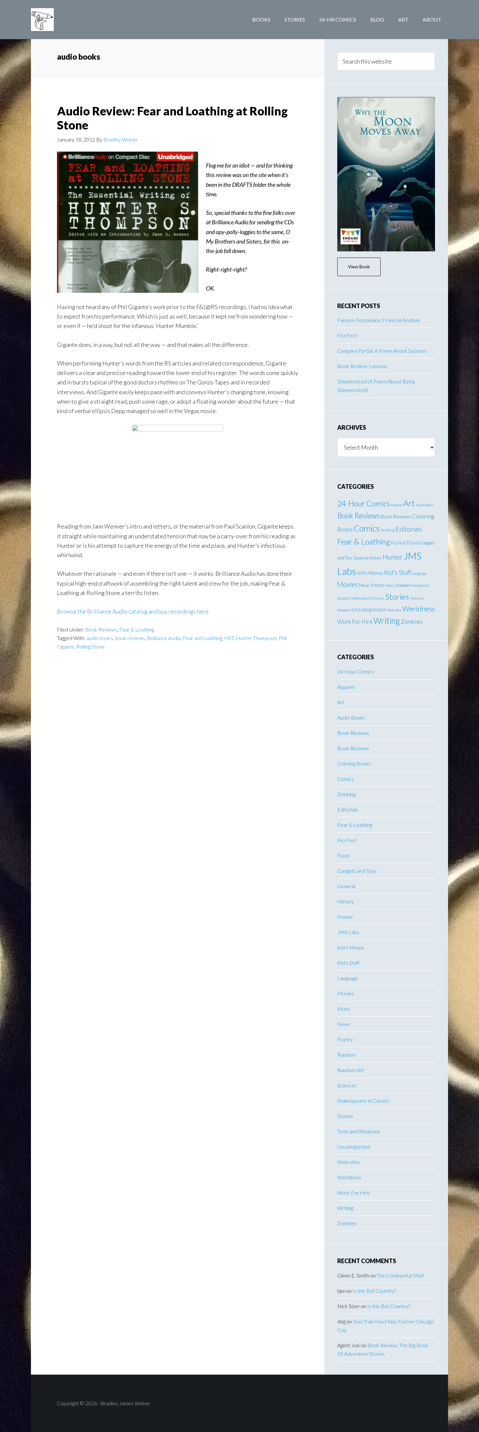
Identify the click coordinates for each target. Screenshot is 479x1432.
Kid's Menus (370, 573)
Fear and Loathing (202, 638)
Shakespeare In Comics (367, 598)
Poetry (390, 585)
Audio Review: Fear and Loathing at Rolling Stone (172, 118)
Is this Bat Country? (374, 1291)
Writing (386, 620)
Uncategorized (368, 609)
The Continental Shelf (400, 1275)
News (377, 585)
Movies (347, 584)
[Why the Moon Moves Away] (386, 174)
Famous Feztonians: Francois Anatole (378, 320)
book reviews (130, 638)
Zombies (412, 621)
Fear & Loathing (136, 629)
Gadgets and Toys (356, 871)
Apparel (396, 505)
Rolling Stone (90, 646)
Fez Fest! (347, 335)
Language (419, 573)
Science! (343, 598)
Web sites (393, 610)
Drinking (388, 530)
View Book (359, 266)
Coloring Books (354, 763)
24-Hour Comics (363, 503)
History (375, 557)
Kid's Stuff (397, 572)
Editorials (409, 529)
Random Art (420, 585)
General (361, 557)
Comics (367, 528)
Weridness (418, 608)
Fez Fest (398, 542)
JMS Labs (348, 932)
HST (229, 638)
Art (409, 503)
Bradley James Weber (83, 19)
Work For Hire (354, 621)
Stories (397, 596)
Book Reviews (101, 629)
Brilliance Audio (164, 638)
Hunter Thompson (256, 638)
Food (412, 542)
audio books (99, 638)
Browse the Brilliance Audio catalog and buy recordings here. (133, 611)
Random (403, 585)
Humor (393, 557)
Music (364, 585)
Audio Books (425, 505)
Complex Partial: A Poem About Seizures (382, 351)
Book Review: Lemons (362, 366)
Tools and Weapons (358, 1131)
